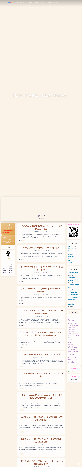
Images (11, 270)
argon (71, 316)
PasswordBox (71, 333)
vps (77, 339)
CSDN (11, 266)
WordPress (70, 254)
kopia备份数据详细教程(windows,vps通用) (41, 248)
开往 (5, 272)
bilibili (5, 266)
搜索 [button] (9, 247)
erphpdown (75, 323)
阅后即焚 (11, 272)
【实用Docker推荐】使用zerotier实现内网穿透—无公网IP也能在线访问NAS (73, 293)
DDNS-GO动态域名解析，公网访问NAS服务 (41, 354)
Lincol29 (10, 2)
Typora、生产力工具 (72, 337)
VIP (10, 273)
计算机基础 (75, 359)
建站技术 (70, 351)
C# (68, 252)
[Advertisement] (41, 206)
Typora (76, 335)
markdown (74, 327)
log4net (69, 327)
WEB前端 (70, 262)
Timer (72, 335)
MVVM (69, 329)
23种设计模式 (71, 256)
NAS (69, 250)
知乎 (11, 268)
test (69, 335)
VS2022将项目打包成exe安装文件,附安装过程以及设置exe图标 (73, 286)
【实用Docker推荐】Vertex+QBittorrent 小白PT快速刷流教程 (73, 279)
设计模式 (71, 362)
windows (71, 342)
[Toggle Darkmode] (79, 464)
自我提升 (70, 359)
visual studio (72, 340)
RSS (4, 268)
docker (71, 320)
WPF (69, 258)
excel (69, 325)
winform (70, 344)
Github (5, 270)
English (70, 323)
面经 (69, 260)
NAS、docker (71, 331)
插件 (74, 351)
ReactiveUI (76, 333)
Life (77, 325)
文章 (69, 246)
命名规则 (73, 349)
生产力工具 (70, 248)
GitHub (73, 325)
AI (68, 316)
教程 (77, 351)
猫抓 (73, 354)
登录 (4, 273)
